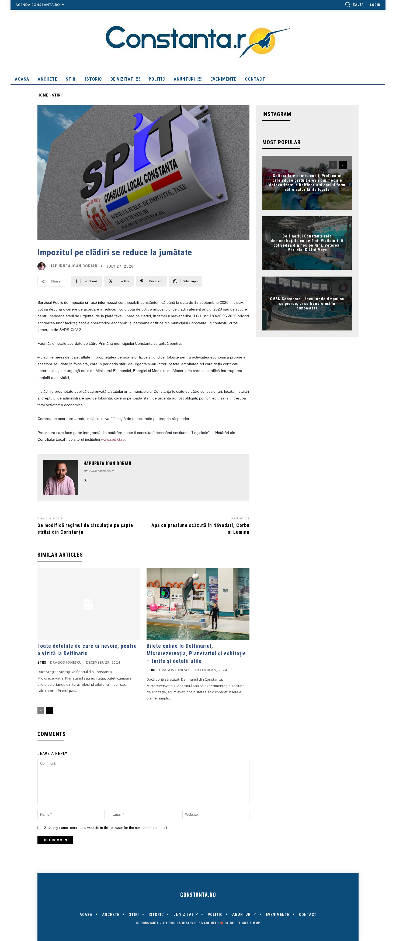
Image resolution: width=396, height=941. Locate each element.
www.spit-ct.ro (113, 439)
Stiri (57, 95)
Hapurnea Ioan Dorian (74, 266)
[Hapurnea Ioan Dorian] (42, 266)
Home (42, 95)
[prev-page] (40, 710)
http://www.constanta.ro (99, 471)
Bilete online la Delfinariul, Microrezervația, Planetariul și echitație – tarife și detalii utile (196, 653)
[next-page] (49, 710)
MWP (256, 923)
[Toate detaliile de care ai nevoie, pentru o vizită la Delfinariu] (88, 604)
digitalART (239, 923)
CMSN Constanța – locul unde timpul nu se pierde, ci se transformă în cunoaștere (307, 303)
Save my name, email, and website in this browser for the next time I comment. (106, 828)
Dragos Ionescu (66, 662)
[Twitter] (86, 479)
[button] (354, 4)
